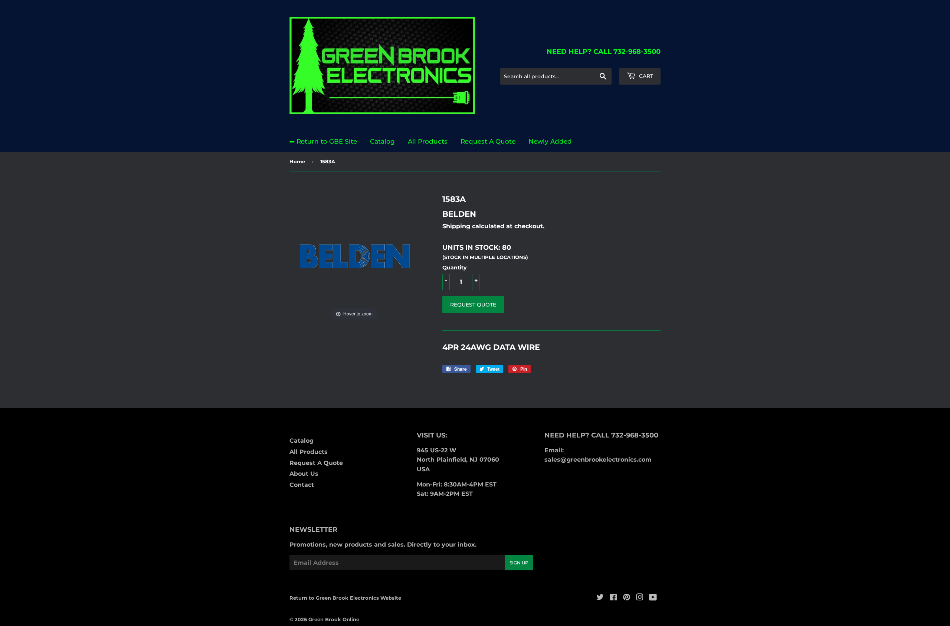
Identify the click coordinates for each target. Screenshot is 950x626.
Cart (645, 76)
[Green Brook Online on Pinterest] (626, 598)
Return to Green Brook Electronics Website (345, 598)
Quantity (454, 267)
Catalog (382, 141)
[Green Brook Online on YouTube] (653, 598)
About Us (303, 473)
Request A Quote (488, 141)
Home (297, 161)
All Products (428, 141)
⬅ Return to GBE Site (323, 141)
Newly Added (550, 141)
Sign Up (519, 563)
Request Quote (473, 304)
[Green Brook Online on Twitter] (600, 598)
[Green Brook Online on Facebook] (613, 598)
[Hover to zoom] (354, 257)
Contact (301, 484)
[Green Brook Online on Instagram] (639, 598)
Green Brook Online (333, 619)
